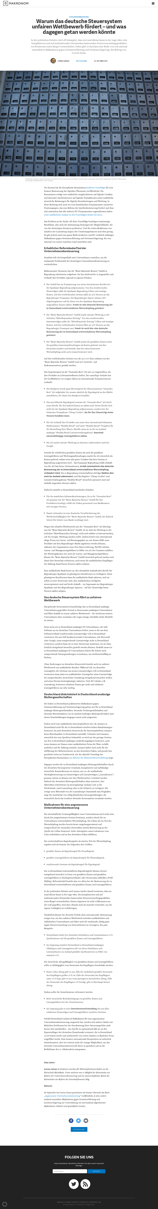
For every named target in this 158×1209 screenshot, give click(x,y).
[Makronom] (15, 4)
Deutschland (81, 61)
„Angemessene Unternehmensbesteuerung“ (62, 1095)
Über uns (60, 1202)
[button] (4, 1204)
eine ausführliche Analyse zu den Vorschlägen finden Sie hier (73, 214)
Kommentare (79, 1129)
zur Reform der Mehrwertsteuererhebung (88, 757)
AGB (99, 1202)
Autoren (68, 1202)
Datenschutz (84, 1202)
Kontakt (75, 1202)
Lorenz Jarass (63, 61)
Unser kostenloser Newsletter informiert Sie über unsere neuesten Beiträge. (79, 1164)
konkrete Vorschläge (95, 187)
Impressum (93, 1202)
